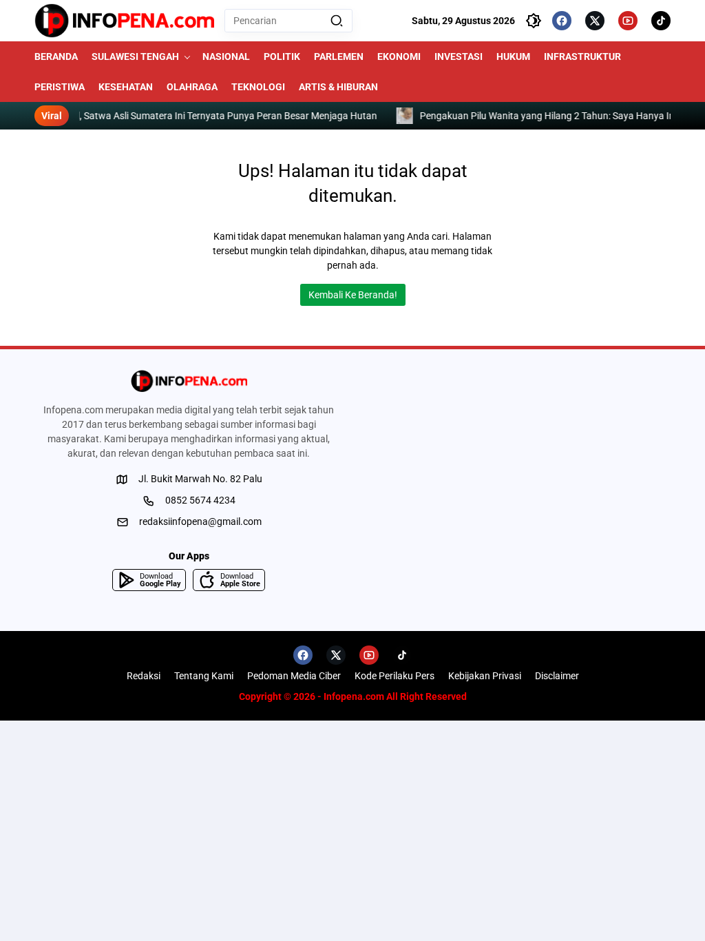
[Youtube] (628, 20)
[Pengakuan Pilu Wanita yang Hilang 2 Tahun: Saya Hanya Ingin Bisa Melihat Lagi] (100, 115)
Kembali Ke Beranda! (352, 294)
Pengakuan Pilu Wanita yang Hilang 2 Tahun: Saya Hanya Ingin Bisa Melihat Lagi (286, 115)
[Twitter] (594, 20)
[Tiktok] (661, 20)
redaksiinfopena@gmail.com (200, 521)
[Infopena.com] (124, 20)
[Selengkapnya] (188, 381)
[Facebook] (561, 20)
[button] (336, 20)
